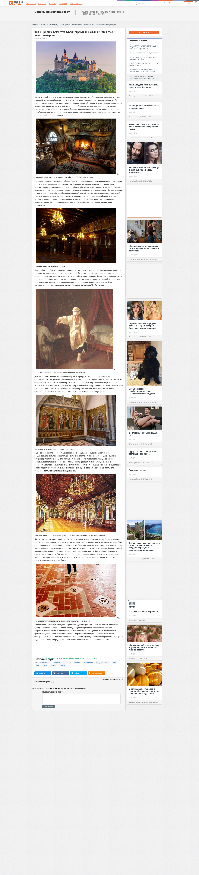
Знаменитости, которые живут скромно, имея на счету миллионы (144, 169)
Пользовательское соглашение (141, 76)
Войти (189, 3)
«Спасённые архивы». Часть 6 (26, 802)
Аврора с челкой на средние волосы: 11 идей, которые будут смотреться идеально (142, 325)
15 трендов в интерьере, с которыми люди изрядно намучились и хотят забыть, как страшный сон (143, 47)
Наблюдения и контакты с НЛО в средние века (144, 106)
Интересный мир (134, 117)
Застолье (132, 620)
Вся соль (35, 25)
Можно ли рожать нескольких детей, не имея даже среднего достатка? (144, 248)
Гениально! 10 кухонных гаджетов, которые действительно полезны (142, 70)
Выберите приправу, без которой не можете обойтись (26, 763)
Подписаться (144, 32)
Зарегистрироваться (176, 3)
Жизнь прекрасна (135, 96)
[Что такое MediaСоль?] (196, 2)
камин (77, 662)
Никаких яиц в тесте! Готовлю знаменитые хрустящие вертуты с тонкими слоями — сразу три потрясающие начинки (99, 744)
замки (57, 662)
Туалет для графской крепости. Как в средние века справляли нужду (144, 126)
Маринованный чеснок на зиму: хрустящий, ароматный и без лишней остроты (144, 647)
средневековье (102, 662)
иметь (62, 665)
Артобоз (14, 811)
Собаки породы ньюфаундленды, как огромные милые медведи (142, 391)
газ (37, 665)
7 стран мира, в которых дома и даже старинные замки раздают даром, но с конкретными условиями (144, 546)
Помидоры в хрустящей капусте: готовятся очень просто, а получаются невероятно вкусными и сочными (133, 817)
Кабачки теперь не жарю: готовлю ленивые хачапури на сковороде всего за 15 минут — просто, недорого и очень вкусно (172, 744)
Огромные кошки (137, 470)
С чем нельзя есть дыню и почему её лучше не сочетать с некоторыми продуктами (144, 691)
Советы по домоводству (52, 12)
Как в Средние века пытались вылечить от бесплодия (143, 86)
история (67, 662)
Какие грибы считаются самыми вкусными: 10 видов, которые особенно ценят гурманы (62, 781)
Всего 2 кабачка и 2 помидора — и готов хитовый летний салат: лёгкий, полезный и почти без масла (172, 791)
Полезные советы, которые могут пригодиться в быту (142, 58)
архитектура (45, 662)
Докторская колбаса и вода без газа (144, 434)
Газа (45, 665)
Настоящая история (135, 138)
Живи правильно (134, 444)
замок (53, 665)
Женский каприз (134, 337)
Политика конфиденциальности (141, 78)
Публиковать (48, 707)
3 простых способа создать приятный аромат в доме (143, 64)
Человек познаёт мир (136, 559)
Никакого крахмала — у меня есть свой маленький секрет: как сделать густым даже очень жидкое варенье (99, 823)
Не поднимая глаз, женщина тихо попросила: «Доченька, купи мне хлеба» (135, 775)
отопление (88, 662)
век (114, 662)
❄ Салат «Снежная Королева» (143, 611)
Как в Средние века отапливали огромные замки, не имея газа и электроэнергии (88, 25)
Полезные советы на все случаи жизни (144, 53)
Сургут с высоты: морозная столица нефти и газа (142, 452)
